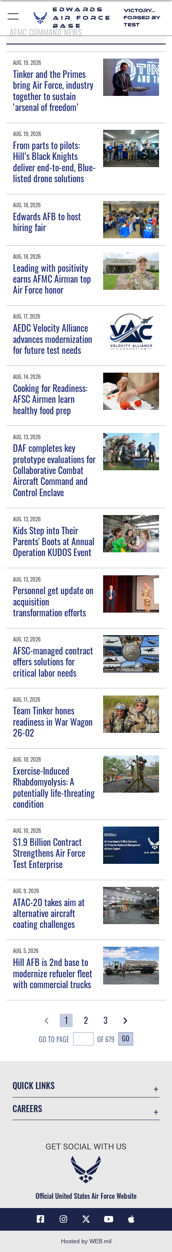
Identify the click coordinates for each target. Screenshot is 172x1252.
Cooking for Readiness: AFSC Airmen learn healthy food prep (50, 399)
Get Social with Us (86, 1147)
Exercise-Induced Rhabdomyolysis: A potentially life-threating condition (54, 787)
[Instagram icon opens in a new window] (63, 1219)
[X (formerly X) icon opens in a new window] (86, 1219)
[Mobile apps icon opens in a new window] (131, 1219)
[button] (13, 18)
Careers (27, 1109)
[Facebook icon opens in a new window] (40, 1219)
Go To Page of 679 (76, 1039)
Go (125, 1038)
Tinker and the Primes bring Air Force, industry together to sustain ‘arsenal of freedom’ (53, 90)
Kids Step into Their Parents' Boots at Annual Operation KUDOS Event (53, 541)
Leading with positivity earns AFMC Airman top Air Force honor (52, 278)
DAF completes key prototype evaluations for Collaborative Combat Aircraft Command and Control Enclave (54, 470)
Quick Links (34, 1085)
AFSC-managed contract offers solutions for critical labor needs (53, 661)
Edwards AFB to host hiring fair (47, 221)
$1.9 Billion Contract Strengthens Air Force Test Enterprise (49, 853)
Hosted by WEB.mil (86, 1241)
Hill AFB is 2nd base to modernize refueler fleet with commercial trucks (52, 973)
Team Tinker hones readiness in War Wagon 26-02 (53, 721)
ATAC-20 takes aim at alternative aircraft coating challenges (49, 913)
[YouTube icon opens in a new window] (108, 1219)
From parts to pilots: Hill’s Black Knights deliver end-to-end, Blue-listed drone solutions (54, 161)
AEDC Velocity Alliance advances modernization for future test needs (52, 338)
